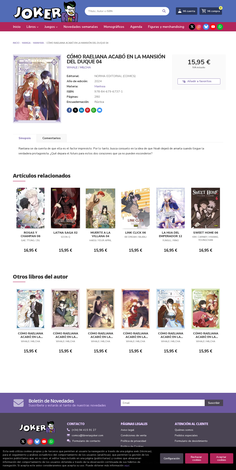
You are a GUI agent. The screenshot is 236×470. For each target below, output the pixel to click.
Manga (26, 42)
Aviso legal (127, 430)
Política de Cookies (132, 446)
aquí (126, 465)
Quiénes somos (184, 430)
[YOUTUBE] (213, 27)
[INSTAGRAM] (199, 27)
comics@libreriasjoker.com (87, 435)
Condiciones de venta (133, 435)
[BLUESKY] (206, 27)
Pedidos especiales (186, 435)
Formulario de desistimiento (191, 441)
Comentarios (51, 138)
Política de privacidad (133, 441)
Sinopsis (25, 138)
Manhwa (38, 42)
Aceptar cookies (221, 458)
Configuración (172, 458)
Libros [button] (32, 27)
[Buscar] (164, 11)
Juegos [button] (50, 27)
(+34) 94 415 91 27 (84, 430)
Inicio (16, 42)
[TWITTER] (192, 27)
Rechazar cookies (197, 458)
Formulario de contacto (86, 441)
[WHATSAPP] (220, 27)
